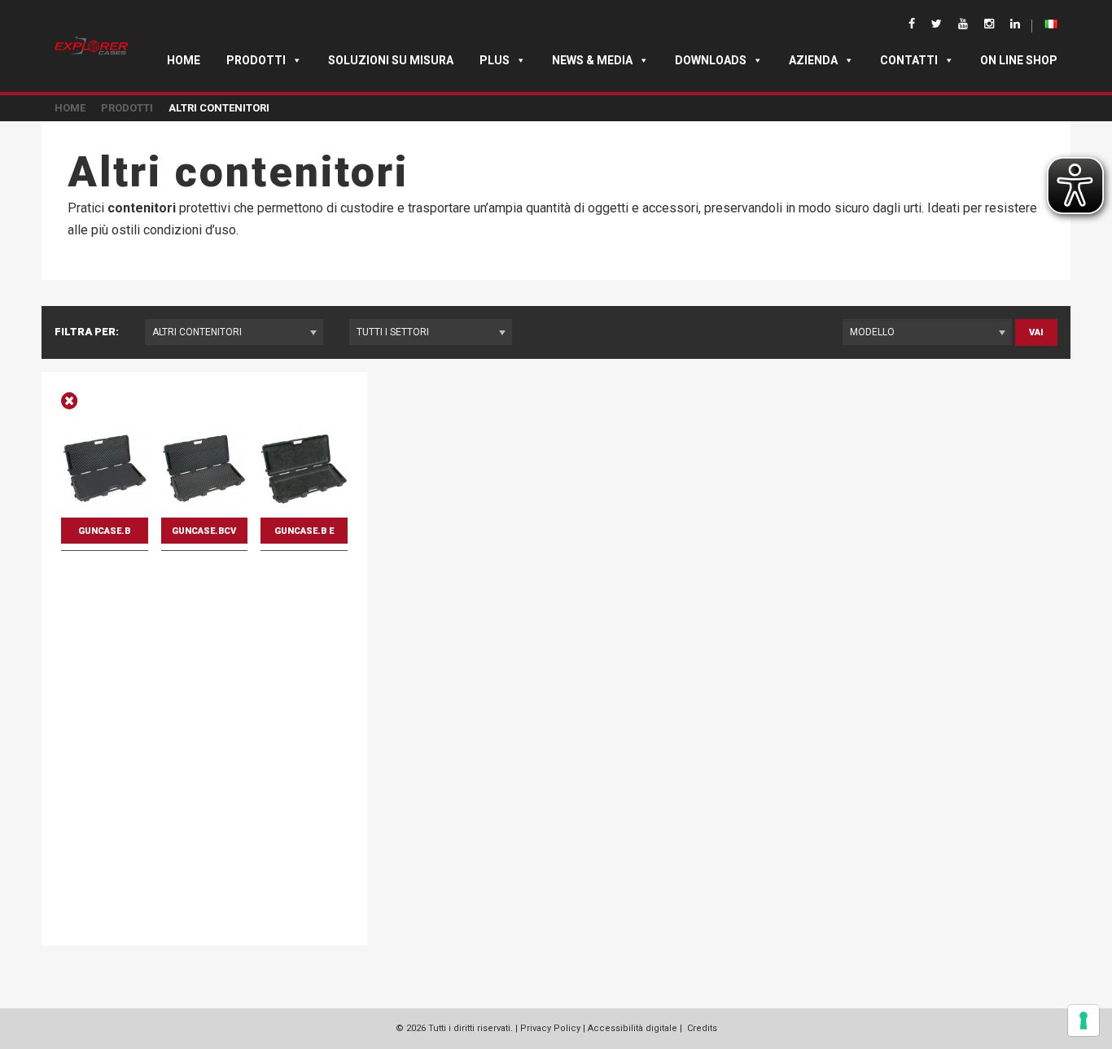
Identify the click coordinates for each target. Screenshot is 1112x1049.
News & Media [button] (592, 60)
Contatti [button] (909, 60)
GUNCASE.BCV (204, 531)
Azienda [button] (813, 60)
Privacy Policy (550, 1028)
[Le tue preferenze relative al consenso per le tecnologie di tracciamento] (1083, 1020)
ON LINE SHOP (1018, 60)
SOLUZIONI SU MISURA (390, 60)
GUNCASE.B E (304, 531)
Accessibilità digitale (632, 1028)
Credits (702, 1028)
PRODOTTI (127, 108)
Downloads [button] (710, 60)
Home (183, 60)
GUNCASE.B (104, 531)
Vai (1036, 332)
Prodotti (256, 60)
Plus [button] (494, 60)
